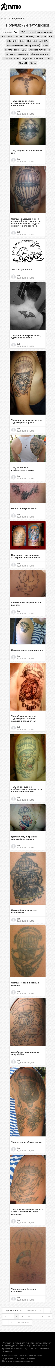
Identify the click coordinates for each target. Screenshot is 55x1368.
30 (48, 1316)
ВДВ (22, 40)
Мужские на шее (12, 58)
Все (16, 32)
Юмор (33, 62)
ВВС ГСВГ (12, 40)
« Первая (31, 1310)
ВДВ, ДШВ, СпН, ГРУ (37, 40)
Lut (18, 111)
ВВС (51, 36)
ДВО (24, 49)
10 (28, 1316)
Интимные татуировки (17, 53)
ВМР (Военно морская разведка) (23, 45)
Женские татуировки (39, 49)
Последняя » (22, 1322)
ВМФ (45, 45)
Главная (4, 18)
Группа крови (12, 49)
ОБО (49, 58)
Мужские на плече (40, 53)
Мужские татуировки (33, 58)
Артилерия (7, 36)
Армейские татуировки (40, 32)
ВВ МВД (29, 36)
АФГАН (18, 36)
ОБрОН (23, 62)
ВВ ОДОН (41, 36)
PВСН (23, 32)
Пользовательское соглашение (17, 1361)
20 (41, 1316)
